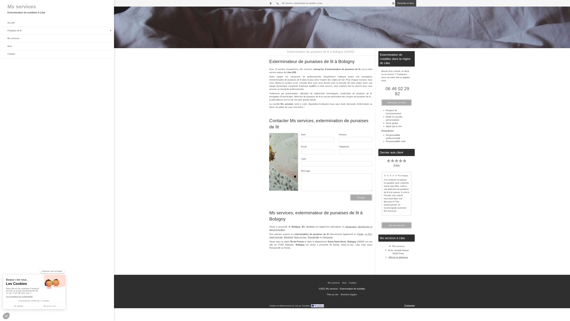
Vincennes (328, 237)
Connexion (409, 305)
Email (304, 146)
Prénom (343, 134)
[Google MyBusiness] (393, 4)
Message (305, 171)
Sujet (303, 159)
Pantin (360, 234)
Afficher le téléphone (398, 257)
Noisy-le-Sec (300, 237)
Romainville (313, 237)
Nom (303, 134)
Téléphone (344, 146)
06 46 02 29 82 (397, 91)
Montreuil (288, 237)
